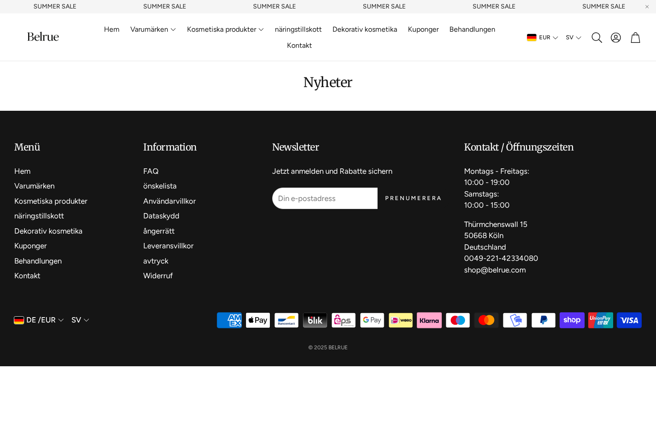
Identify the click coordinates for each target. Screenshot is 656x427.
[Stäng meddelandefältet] (647, 6)
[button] (596, 37)
